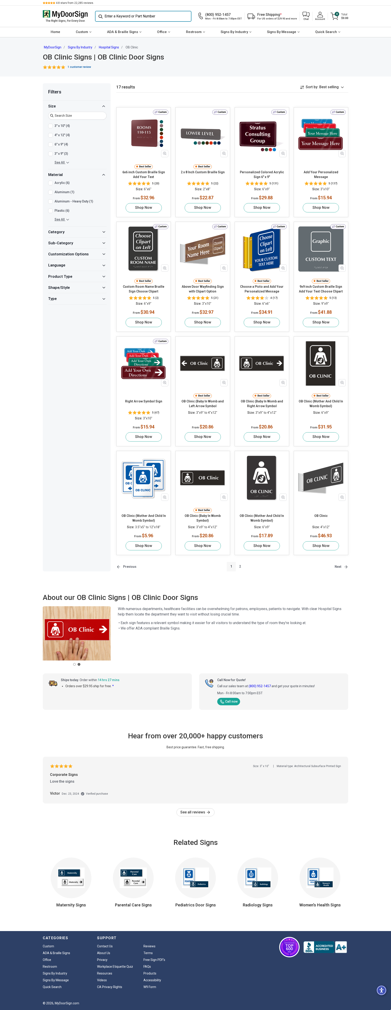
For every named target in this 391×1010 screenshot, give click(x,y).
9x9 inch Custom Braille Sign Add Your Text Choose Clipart (321, 289)
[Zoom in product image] (164, 153)
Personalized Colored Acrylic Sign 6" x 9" (262, 174)
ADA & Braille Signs (122, 32)
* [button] (113, 686)
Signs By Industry (234, 32)
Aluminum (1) (64, 192)
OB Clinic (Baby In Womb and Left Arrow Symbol (202, 403)
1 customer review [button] (79, 67)
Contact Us (105, 946)
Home (55, 32)
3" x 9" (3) (61, 153)
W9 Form (149, 987)
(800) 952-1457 (260, 686)
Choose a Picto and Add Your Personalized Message (262, 289)
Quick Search (326, 32)
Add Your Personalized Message (321, 174)
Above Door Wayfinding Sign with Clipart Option (203, 289)
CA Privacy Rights (109, 987)
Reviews (149, 946)
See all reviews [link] (193, 812)
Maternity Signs (71, 905)
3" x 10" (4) (62, 125)
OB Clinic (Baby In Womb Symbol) (203, 518)
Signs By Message (281, 32)
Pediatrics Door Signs (195, 905)
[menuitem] (55, 32)
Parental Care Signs (133, 905)
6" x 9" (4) (61, 144)
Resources (104, 973)
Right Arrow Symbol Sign (143, 401)
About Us (103, 953)
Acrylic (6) (62, 183)
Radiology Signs (258, 905)
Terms (148, 953)
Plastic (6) (62, 210)
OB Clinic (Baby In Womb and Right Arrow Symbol (262, 403)
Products (149, 973)
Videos (102, 980)
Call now (231, 701)
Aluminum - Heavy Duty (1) (74, 201)
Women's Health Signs (320, 905)
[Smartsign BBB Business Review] (325, 947)
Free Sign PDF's (154, 960)
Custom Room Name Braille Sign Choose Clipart (143, 289)
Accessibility (152, 980)
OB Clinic (321, 516)
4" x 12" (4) (62, 135)
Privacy (102, 960)
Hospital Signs (109, 47)
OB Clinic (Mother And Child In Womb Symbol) (321, 403)
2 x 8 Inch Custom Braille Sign (203, 172)
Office (162, 32)
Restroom (194, 32)
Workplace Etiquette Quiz (115, 966)
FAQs (147, 966)
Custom (82, 32)
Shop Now (143, 207)
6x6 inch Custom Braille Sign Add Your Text (143, 174)
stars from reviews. (75, 3)
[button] (306, 16)
